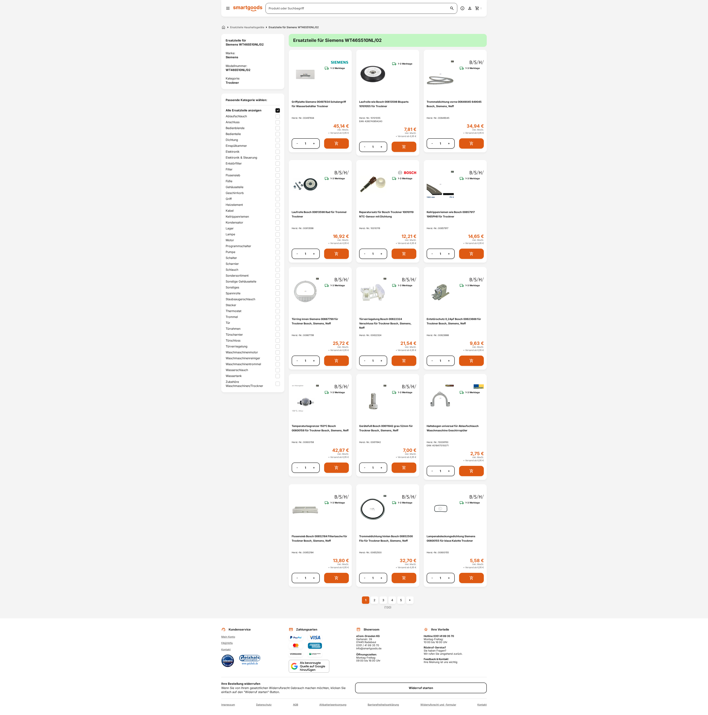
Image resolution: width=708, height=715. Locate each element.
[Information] (462, 8)
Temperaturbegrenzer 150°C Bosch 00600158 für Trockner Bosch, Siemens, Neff (320, 428)
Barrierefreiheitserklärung (383, 704)
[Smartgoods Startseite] (248, 8)
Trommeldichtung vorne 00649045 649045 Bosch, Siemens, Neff (454, 104)
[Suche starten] (452, 8)
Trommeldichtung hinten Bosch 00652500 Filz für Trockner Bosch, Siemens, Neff (386, 538)
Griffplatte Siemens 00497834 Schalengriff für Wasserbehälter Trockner (319, 104)
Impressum (228, 704)
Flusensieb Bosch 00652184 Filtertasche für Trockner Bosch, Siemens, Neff (319, 538)
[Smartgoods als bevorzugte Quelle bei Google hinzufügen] (309, 666)
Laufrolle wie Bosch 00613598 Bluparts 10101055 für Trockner (384, 104)
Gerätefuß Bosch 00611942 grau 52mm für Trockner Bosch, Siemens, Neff (386, 428)
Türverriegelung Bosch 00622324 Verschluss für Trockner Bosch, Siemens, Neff (385, 323)
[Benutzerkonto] (470, 8)
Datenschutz (264, 704)
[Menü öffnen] (228, 8)
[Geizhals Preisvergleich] (250, 660)
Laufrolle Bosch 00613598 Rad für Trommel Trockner (319, 214)
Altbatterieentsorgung (332, 704)
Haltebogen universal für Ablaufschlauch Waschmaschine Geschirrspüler (453, 428)
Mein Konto (228, 636)
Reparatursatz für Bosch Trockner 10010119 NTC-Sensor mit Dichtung (386, 214)
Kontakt (226, 649)
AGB (295, 704)
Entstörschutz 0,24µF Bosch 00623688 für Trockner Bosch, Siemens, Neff (454, 321)
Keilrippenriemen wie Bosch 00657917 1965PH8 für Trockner (451, 214)
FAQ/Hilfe (227, 643)
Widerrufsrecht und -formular (438, 704)
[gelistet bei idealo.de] (227, 660)
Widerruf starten (421, 688)
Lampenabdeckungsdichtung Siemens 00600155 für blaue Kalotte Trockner (451, 538)
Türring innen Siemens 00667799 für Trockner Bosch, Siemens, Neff (315, 321)
